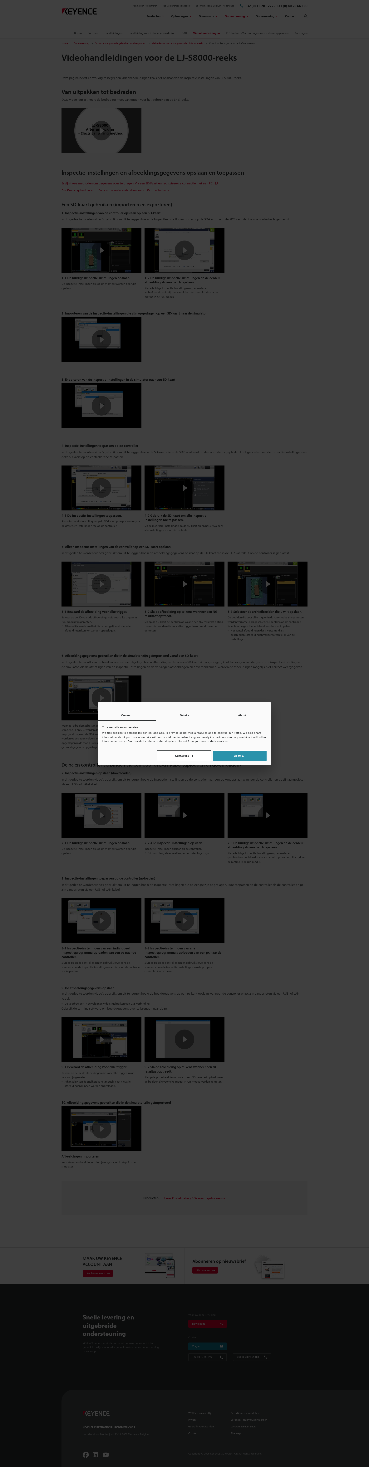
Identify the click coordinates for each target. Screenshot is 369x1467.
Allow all (239, 755)
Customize (182, 755)
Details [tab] (184, 715)
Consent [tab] (127, 715)
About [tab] (242, 715)
